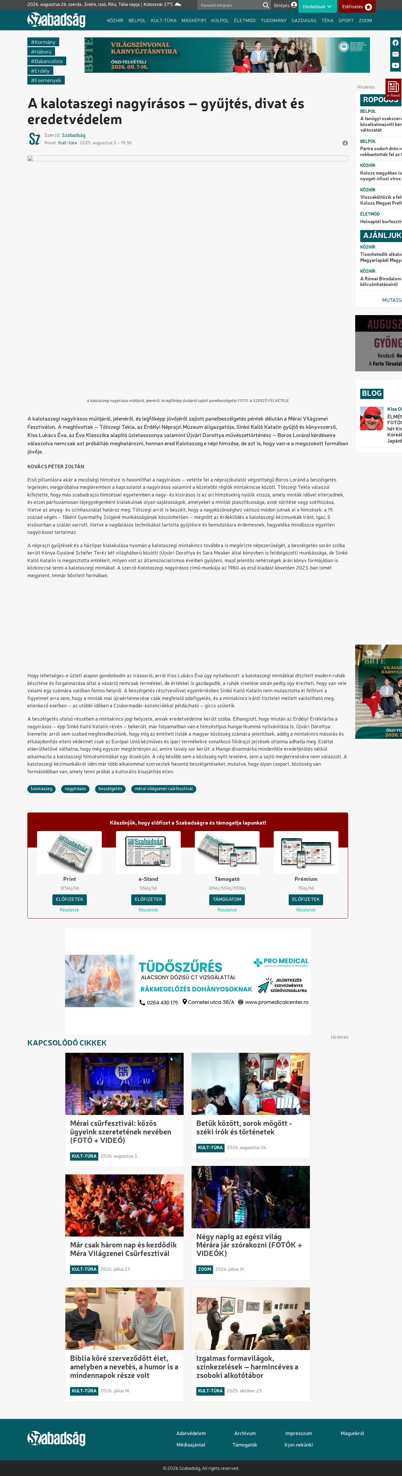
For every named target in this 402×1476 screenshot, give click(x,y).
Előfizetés (352, 7)
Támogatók (244, 1445)
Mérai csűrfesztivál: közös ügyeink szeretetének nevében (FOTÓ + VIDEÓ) (120, 1132)
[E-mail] (395, 54)
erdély (42, 70)
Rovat (50, 143)
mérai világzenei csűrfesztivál (164, 789)
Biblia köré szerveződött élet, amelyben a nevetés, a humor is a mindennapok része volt (124, 1367)
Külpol (220, 20)
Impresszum (298, 1433)
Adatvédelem (191, 1433)
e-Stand (148, 879)
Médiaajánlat (191, 1445)
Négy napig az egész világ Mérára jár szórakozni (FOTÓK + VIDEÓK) (249, 1245)
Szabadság (73, 135)
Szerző (51, 135)
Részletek (69, 910)
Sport (346, 20)
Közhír (115, 20)
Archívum (245, 1433)
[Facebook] (395, 43)
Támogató (227, 879)
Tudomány (274, 20)
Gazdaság (304, 20)
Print (69, 879)
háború (43, 51)
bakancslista (49, 60)
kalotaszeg (41, 789)
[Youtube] (395, 66)
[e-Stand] (393, 89)
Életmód (245, 20)
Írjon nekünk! (299, 1445)
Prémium (306, 879)
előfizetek (69, 899)
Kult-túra (164, 20)
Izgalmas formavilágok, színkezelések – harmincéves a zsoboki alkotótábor (247, 1367)
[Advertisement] (188, 626)
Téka (327, 20)
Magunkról (352, 1433)
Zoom (365, 20)
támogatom (227, 899)
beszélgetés (110, 789)
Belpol (137, 20)
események (48, 80)
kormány (45, 41)
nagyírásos (75, 789)
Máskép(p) (194, 20)
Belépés (282, 5)
